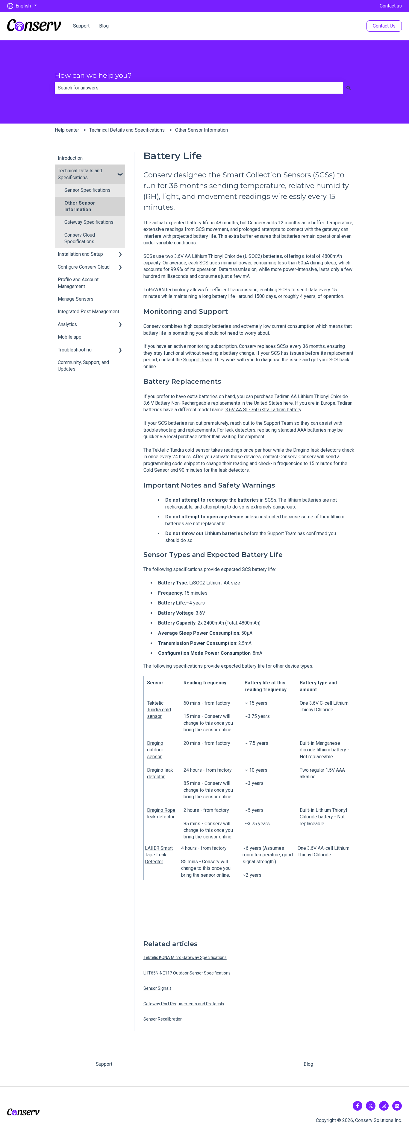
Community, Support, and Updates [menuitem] (83, 366)
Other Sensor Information (201, 130)
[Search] (348, 88)
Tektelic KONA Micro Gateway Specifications (185, 957)
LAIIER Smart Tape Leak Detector (159, 854)
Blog (104, 26)
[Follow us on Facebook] (357, 1106)
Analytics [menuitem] (67, 324)
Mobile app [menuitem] (69, 337)
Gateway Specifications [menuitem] (88, 222)
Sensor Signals (157, 988)
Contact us (391, 6)
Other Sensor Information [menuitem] (79, 206)
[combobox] (199, 88)
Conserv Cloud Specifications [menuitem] (79, 238)
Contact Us (384, 26)
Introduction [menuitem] (70, 158)
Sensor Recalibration (163, 1019)
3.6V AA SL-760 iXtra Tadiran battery (263, 409)
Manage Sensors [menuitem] (75, 299)
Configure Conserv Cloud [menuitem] (84, 267)
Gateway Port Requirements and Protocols (183, 1003)
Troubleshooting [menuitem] (75, 350)
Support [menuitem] (104, 1064)
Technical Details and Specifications (127, 130)
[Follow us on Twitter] (370, 1106)
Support (81, 26)
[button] (120, 171)
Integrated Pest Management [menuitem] (88, 311)
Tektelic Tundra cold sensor (159, 709)
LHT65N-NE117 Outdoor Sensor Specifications (187, 973)
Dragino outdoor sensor (155, 749)
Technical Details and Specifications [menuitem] (80, 174)
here (288, 403)
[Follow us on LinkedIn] (397, 1106)
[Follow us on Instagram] (384, 1106)
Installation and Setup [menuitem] (80, 254)
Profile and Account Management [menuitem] (78, 283)
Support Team (197, 360)
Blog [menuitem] (308, 1064)
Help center (67, 130)
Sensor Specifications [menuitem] (87, 190)
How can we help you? (93, 75)
